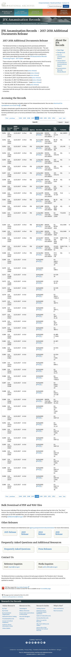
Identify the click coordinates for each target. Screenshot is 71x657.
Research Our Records (7, 12)
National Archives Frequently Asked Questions (41, 612)
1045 (24, 118)
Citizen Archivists (44, 3)
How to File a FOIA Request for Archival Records (42, 629)
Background (61, 52)
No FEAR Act (52, 649)
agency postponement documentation (42, 528)
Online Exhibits (6, 628)
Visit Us (49, 12)
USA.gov (59, 649)
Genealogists (23, 608)
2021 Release (58, 533)
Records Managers (25, 616)
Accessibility (20, 649)
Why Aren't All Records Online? (43, 624)
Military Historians (24, 610)
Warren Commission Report (61, 56)
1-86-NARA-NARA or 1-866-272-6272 (35, 654)
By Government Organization (6, 613)
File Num (55, 129)
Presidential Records (8, 619)
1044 (20, 118)
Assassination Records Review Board (61, 70)
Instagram (32, 643)
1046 (28, 118)
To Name (63, 130)
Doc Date (39, 130)
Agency (32, 130)
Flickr (44, 643)
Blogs (41, 643)
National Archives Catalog (9, 616)
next (60, 118)
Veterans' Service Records (21, 12)
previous (12, 118)
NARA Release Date (16, 128)
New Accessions (58, 610)
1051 (49, 118)
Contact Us (65, 3)
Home (4, 23)
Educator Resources (35, 12)
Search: (34, 122)
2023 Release (24, 533)
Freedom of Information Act (40, 649)
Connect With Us (35, 640)
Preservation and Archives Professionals (27, 613)
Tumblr (35, 643)
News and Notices (59, 608)
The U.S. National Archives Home (17, 4)
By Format (5, 610)
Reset (66, 122)
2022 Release (41, 533)
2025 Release (10, 532)
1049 (41, 118)
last (64, 118)
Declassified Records (42, 618)
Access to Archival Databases (7, 621)
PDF (38, 135)
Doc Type (48, 130)
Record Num (9, 129)
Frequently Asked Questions (17, 549)
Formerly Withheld (25, 129)
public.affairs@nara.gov (50, 567)
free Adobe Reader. (22, 587)
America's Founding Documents (64, 12)
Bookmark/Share (55, 3)
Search (66, 6)
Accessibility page (45, 588)
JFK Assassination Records (28, 23)
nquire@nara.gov (14, 567)
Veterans (22, 619)
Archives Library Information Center (7, 625)
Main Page (60, 50)
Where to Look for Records (42, 620)
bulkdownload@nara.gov (15, 517)
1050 (45, 118)
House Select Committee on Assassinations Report (62, 63)
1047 (32, 118)
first (7, 118)
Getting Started (41, 608)
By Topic (4, 608)
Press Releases (45, 549)
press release (32, 70)
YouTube (38, 643)
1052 (53, 118)
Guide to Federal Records (44, 616)
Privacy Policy (28, 649)
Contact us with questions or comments (12, 597)
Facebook (27, 643)
